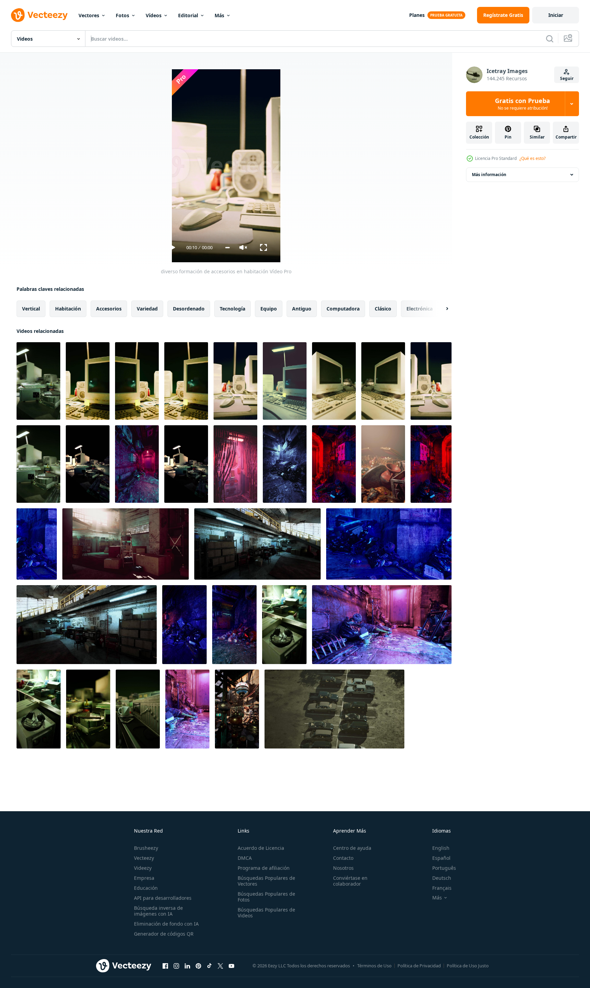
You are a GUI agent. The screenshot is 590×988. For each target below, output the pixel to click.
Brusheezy (146, 848)
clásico (383, 308)
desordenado (189, 308)
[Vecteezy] (39, 15)
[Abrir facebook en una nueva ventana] (165, 965)
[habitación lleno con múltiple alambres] (235, 464)
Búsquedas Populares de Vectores (266, 881)
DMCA (245, 858)
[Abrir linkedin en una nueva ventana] (187, 965)
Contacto (343, 858)
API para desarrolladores (163, 898)
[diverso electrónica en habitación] (88, 464)
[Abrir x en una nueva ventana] (220, 965)
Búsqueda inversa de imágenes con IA (158, 911)
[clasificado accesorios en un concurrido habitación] (38, 464)
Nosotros (343, 868)
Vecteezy (144, 858)
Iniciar (555, 15)
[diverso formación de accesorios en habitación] (38, 381)
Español (441, 858)
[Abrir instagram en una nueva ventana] (176, 965)
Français (442, 888)
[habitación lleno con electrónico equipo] (186, 464)
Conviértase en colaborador (350, 881)
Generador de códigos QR (164, 933)
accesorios (109, 308)
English (440, 848)
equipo (268, 308)
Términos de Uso (374, 965)
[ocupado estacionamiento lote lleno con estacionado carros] (334, 709)
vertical (31, 308)
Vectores (89, 15)
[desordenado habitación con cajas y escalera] (125, 544)
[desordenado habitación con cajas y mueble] (257, 544)
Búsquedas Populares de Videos (266, 912)
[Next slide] (441, 309)
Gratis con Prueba (522, 103)
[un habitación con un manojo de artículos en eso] (382, 624)
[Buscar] (550, 38)
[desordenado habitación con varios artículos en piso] (334, 464)
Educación (146, 888)
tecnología (232, 308)
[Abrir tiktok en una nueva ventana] (209, 965)
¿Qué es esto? (532, 158)
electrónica (419, 308)
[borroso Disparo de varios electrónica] (284, 624)
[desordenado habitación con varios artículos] (137, 464)
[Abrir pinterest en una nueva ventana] (198, 965)
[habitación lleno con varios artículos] (383, 464)
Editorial (188, 15)
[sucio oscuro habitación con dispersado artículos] (285, 464)
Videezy (143, 868)
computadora (343, 308)
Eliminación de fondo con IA (166, 923)
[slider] (227, 247)
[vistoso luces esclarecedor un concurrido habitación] (237, 709)
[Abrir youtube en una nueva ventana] (231, 965)
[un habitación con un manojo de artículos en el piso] (37, 544)
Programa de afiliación (264, 868)
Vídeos (154, 15)
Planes (417, 15)
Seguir (566, 78)
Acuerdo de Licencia (261, 848)
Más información (489, 174)
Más (219, 15)
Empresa (144, 878)
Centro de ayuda (352, 848)
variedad (147, 308)
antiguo (301, 308)
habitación (68, 308)
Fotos (122, 15)
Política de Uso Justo (468, 965)
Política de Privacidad (419, 965)
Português (444, 868)
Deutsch (441, 878)
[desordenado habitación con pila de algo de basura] (234, 624)
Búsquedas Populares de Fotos (266, 896)
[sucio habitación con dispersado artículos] (431, 464)
